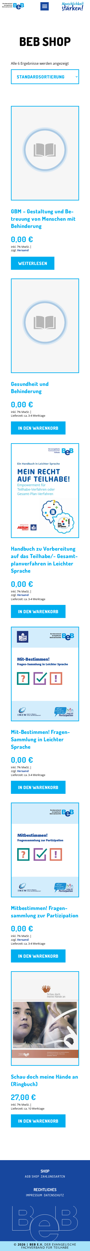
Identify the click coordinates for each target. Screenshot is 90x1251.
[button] (44, 6)
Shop (45, 1171)
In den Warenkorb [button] (38, 428)
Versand (23, 250)
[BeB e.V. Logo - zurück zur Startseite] (13, 6)
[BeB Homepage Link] (73, 6)
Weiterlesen (32, 263)
